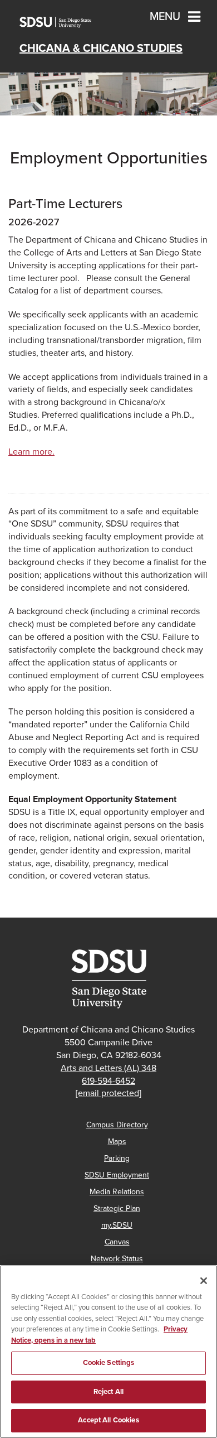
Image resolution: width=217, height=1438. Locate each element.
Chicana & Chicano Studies (101, 48)
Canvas (117, 1242)
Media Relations (117, 1191)
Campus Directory (117, 1125)
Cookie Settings (109, 1362)
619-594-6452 (108, 1081)
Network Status (117, 1258)
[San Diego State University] (108, 978)
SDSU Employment (117, 1175)
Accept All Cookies (108, 1420)
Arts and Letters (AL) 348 (108, 1068)
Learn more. (31, 451)
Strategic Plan (116, 1208)
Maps (117, 1141)
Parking (117, 1158)
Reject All (108, 1391)
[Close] (203, 1280)
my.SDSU (116, 1225)
